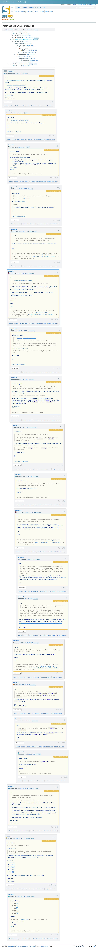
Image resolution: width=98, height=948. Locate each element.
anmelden (28, 105)
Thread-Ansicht (29, 11)
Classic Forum (44, 946)
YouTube (47, 256)
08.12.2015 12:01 (29, 642)
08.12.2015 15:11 (28, 721)
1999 (13, 871)
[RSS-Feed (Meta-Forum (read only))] (7, 19)
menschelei (34, 231)
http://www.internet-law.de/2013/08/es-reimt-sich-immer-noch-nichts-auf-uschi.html (40, 623)
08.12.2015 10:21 (22, 147)
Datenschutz (32, 946)
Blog (24, 2)
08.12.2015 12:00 (31, 512)
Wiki (13, 2)
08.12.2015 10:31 (29, 476)
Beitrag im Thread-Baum (47, 105)
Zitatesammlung (32, 7)
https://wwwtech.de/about (14, 132)
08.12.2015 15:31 (31, 754)
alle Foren (11, 105)
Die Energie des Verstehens (15, 946)
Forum (19, 2)
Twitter (37, 256)
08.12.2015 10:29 (27, 427)
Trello (15, 92)
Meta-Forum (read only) (20, 11)
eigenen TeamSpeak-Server (45, 255)
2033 (13, 863)
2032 (13, 864)
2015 (13, 866)
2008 (13, 868)
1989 (13, 872)
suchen (39, 7)
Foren (24, 7)
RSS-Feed (42, 11)
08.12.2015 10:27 (24, 379)
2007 (13, 869)
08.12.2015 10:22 (24, 273)
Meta (5, 71)
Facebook (32, 256)
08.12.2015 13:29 (26, 684)
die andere (22, 201)
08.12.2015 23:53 (21, 838)
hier (20, 576)
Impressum (25, 946)
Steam (42, 256)
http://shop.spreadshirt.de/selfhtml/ (16, 85)
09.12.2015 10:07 (22, 896)
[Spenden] (12, 19)
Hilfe (43, 7)
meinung (28, 838)
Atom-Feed (36, 11)
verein (26, 73)
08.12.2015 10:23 (25, 188)
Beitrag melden (7, 101)
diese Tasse (23, 157)
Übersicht (19, 7)
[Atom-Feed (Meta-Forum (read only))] (4, 19)
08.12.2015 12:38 (30, 559)
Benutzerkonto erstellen (36, 105)
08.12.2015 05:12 (20, 73)
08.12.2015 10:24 (27, 231)
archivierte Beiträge (49, 11)
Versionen (31, 788)
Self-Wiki (52, 256)
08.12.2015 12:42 (24, 788)
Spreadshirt (11, 71)
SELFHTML (6, 2)
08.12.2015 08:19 (20, 113)
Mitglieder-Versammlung (15, 80)
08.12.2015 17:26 (28, 598)
